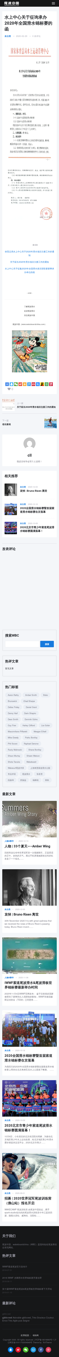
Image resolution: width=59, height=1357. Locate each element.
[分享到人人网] (33, 384)
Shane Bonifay (34, 749)
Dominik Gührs (31, 719)
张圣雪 (40, 773)
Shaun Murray (14, 755)
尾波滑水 (26, 773)
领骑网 (36, 1335)
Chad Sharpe (29, 701)
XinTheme (47, 1342)
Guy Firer (12, 725)
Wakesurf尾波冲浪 (16, 767)
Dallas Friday (13, 707)
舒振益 (23, 780)
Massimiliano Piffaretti (17, 731)
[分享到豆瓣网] (46, 384)
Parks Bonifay (31, 737)
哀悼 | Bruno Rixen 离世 (33, 490)
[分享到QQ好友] (11, 384)
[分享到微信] (16, 384)
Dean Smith (13, 719)
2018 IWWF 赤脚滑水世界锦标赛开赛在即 (22, 1277)
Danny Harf (13, 713)
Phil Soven (12, 743)
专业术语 (12, 773)
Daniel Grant (31, 707)
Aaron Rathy (13, 695)
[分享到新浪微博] (20, 384)
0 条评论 (36, 36)
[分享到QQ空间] (24, 384)
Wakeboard (31, 761)
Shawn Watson (33, 755)
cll (30, 455)
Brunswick (12, 701)
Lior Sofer (45, 725)
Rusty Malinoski (15, 749)
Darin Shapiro (30, 713)
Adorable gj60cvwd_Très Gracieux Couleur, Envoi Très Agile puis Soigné (28, 1319)
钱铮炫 (36, 780)
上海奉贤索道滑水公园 (40, 767)
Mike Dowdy (13, 737)
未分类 (8, 36)
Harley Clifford (29, 725)
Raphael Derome (31, 743)
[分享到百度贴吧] (38, 384)
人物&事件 (9, 840)
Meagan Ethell (40, 731)
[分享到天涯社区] (51, 384)
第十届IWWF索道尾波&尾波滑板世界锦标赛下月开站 (27, 1288)
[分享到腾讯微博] (29, 384)
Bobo (45, 695)
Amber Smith (31, 695)
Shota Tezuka (14, 761)
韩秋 (47, 780)
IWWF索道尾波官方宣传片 (14, 1266)
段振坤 (11, 780)
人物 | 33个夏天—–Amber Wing (27, 846)
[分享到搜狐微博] (42, 384)
